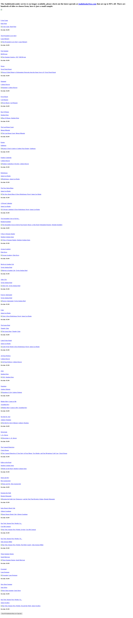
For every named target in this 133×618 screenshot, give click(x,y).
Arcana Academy (6, 249)
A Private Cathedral (6, 203)
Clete (2, 310)
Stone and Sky (5, 477)
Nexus (2, 66)
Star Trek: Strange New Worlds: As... (11, 523)
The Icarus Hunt (5, 325)
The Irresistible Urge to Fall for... (10, 218)
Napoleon (3, 386)
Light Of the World (6, 340)
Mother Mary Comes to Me (8, 401)
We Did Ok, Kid (5, 417)
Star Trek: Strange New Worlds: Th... (11, 538)
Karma (3, 142)
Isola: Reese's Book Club (8, 508)
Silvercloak (4, 432)
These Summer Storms (7, 554)
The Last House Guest (7, 127)
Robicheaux (4, 173)
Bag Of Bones (5, 112)
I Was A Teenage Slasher (8, 234)
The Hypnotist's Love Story (9, 35)
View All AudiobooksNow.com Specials (11, 613)
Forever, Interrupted (6, 295)
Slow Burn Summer (6, 584)
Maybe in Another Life (7, 264)
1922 (2, 371)
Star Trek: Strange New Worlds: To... (11, 599)
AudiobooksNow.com (87, 4)
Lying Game (4, 20)
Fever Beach (4, 96)
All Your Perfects (5, 356)
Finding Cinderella (6, 157)
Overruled (4, 569)
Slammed (3, 81)
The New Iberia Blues (7, 188)
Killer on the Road (6, 462)
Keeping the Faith (6, 493)
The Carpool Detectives (7, 447)
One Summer (4, 51)
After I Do (4, 279)
